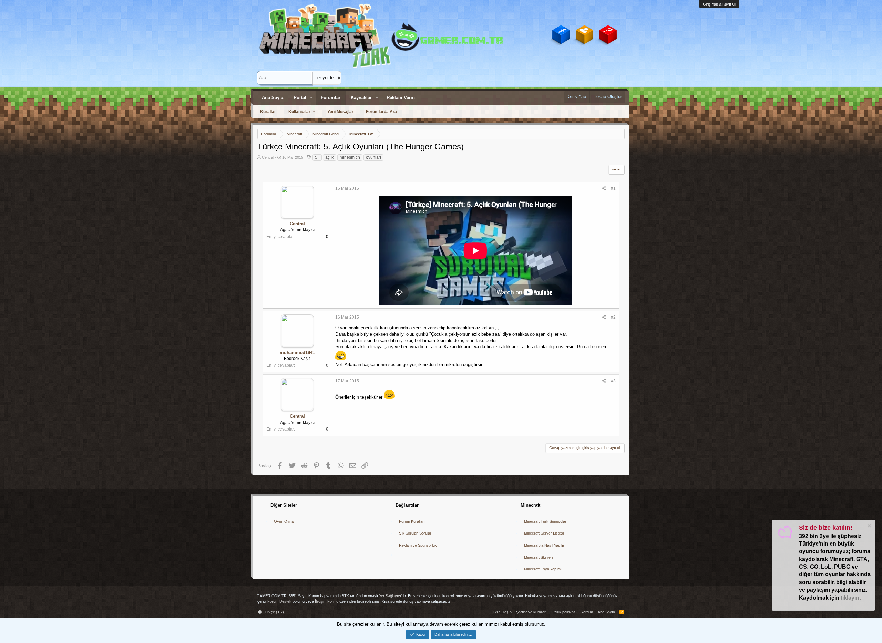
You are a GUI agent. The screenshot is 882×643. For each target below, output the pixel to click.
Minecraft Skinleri (538, 557)
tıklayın (850, 598)
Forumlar (330, 97)
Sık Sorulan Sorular (415, 533)
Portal (300, 97)
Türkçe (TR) (273, 612)
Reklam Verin (401, 97)
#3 (613, 380)
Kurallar (268, 111)
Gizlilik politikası (564, 612)
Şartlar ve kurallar (531, 612)
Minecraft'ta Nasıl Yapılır (544, 545)
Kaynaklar (361, 97)
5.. (317, 157)
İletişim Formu (326, 601)
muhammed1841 (297, 352)
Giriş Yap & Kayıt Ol (719, 4)
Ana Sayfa (272, 97)
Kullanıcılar (299, 111)
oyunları (373, 157)
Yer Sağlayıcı (390, 596)
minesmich (350, 157)
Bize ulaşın (502, 612)
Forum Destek (279, 601)
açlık (329, 157)
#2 (613, 317)
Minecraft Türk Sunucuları (545, 521)
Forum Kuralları (412, 521)
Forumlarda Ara (381, 111)
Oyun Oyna (284, 521)
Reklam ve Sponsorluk (418, 545)
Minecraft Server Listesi (544, 533)
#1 (613, 188)
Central (268, 157)
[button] (311, 98)
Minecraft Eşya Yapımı (543, 569)
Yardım (587, 612)
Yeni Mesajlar (340, 111)
